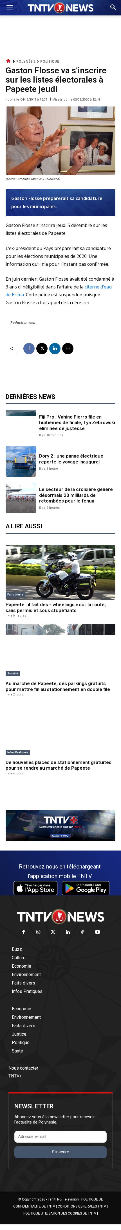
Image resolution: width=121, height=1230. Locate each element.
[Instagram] (38, 932)
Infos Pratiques (17, 752)
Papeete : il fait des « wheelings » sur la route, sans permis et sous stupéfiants (56, 607)
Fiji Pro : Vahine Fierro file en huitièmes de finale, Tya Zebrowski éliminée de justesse (77, 422)
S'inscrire (60, 1151)
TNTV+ (15, 1076)
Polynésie (25, 61)
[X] (42, 348)
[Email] (67, 348)
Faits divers (15, 594)
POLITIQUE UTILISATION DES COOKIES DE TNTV (59, 1213)
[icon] (8, 61)
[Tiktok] (83, 932)
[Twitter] (53, 932)
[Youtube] (97, 932)
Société (12, 673)
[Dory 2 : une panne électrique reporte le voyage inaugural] (21, 461)
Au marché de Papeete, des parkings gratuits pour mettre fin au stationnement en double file (58, 686)
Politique (49, 61)
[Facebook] (29, 348)
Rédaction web (22, 322)
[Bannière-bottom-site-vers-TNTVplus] (60, 839)
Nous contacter (23, 1068)
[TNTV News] (60, 916)
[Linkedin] (54, 348)
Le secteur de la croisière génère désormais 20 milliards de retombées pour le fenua (76, 495)
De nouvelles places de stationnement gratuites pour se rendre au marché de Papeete (58, 765)
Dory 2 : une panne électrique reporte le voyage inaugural (71, 458)
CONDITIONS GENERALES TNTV (82, 1206)
